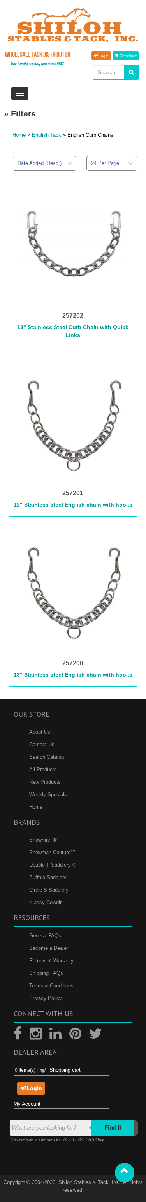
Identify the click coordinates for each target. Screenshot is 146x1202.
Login (103, 55)
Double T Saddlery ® (52, 865)
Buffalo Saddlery (48, 877)
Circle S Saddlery (49, 890)
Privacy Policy (45, 998)
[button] (124, 1172)
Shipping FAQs (46, 973)
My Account (27, 1104)
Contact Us (42, 744)
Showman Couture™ (52, 852)
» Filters (20, 113)
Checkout (127, 55)
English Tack (46, 135)
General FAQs (45, 936)
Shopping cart (65, 1070)
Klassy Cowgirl (46, 902)
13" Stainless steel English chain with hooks (73, 675)
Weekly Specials (48, 794)
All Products (43, 769)
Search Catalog (46, 757)
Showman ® (43, 840)
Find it (112, 1127)
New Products (45, 782)
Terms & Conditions (51, 986)
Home (19, 135)
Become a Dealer (48, 948)
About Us (39, 732)
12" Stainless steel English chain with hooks (73, 505)
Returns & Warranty (51, 961)
